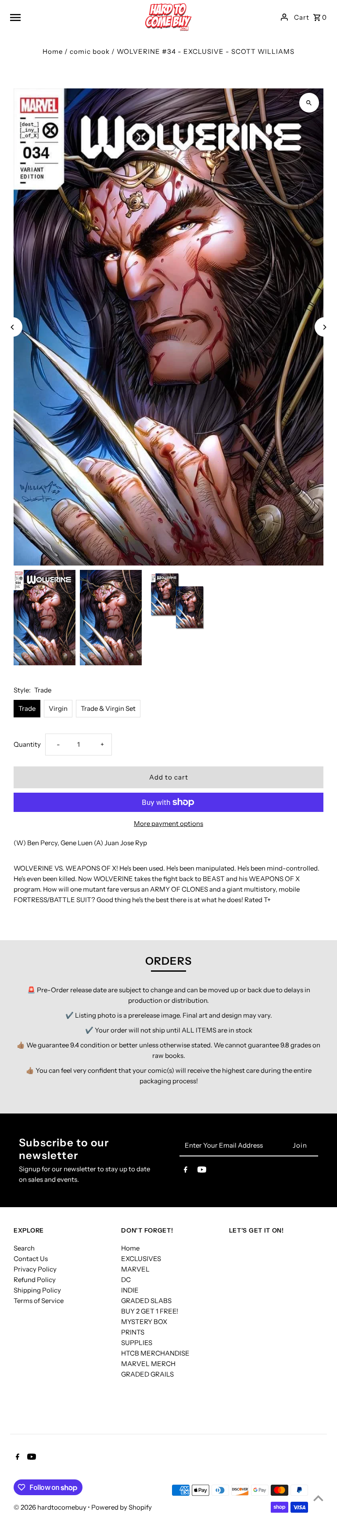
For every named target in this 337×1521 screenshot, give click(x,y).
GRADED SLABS (146, 1300)
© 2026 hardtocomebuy (51, 1507)
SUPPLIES (136, 1342)
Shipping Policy (37, 1290)
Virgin (58, 708)
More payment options (168, 823)
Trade (27, 708)
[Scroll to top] (318, 1498)
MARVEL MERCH (148, 1363)
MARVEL (135, 1269)
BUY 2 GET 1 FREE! (149, 1311)
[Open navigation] (64, 17)
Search (24, 1248)
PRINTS (132, 1332)
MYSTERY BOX (144, 1321)
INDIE (130, 1290)
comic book (90, 51)
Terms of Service (39, 1300)
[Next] (324, 327)
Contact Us (31, 1258)
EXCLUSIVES (141, 1258)
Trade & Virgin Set (108, 708)
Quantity (27, 744)
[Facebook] (185, 1171)
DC (126, 1279)
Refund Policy (35, 1279)
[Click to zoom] (309, 102)
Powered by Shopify (121, 1507)
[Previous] (12, 327)
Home (53, 51)
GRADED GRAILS (147, 1374)
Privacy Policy (35, 1269)
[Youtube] (201, 1171)
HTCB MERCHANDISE (155, 1353)
